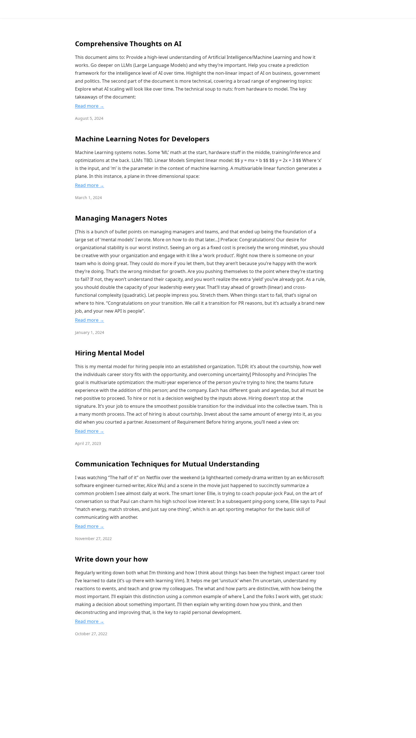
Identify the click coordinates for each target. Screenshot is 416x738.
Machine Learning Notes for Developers (142, 138)
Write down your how (111, 559)
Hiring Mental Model (109, 352)
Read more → (89, 106)
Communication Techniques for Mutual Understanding (167, 463)
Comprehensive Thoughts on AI (128, 43)
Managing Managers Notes (121, 218)
